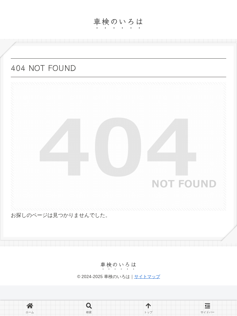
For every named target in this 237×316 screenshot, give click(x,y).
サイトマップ (147, 276)
